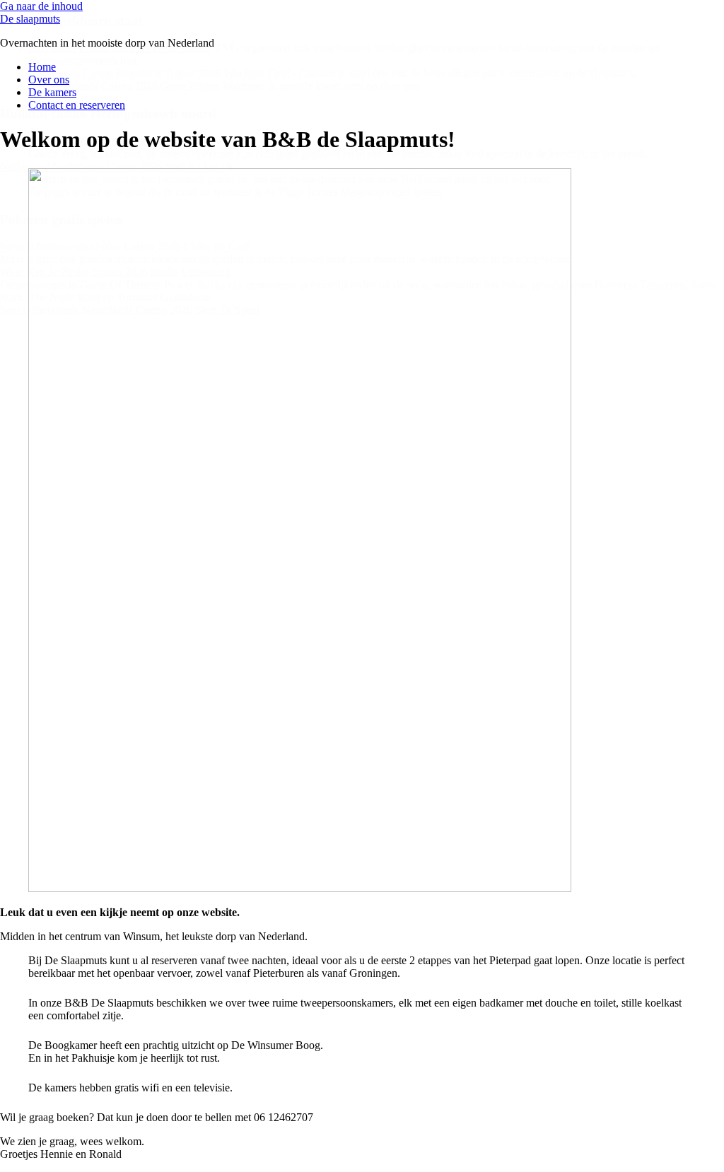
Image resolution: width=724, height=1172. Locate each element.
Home (42, 67)
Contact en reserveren (76, 105)
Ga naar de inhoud (41, 6)
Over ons (48, 80)
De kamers (52, 92)
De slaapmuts (30, 19)
